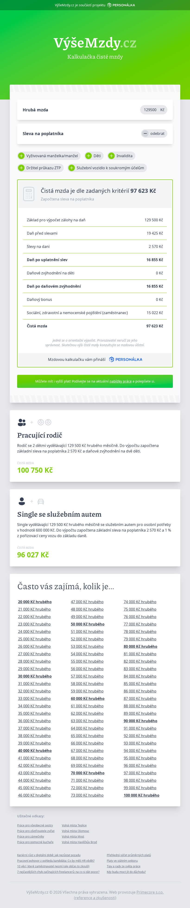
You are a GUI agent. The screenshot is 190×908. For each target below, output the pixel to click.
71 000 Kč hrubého (87, 780)
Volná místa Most (73, 836)
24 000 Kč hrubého (34, 631)
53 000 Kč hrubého (87, 646)
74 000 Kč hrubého (140, 601)
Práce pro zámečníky (30, 836)
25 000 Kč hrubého (34, 639)
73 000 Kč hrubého (87, 795)
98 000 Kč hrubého (140, 780)
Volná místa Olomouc (75, 831)
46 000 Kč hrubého (34, 795)
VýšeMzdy (95, 42)
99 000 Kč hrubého (140, 787)
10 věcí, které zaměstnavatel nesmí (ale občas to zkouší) (53, 866)
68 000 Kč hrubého (87, 758)
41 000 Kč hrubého (34, 758)
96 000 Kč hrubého (140, 765)
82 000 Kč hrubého (140, 661)
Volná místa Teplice (74, 825)
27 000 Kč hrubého (34, 653)
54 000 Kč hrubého (87, 653)
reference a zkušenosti (95, 897)
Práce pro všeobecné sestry (35, 825)
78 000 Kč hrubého (140, 631)
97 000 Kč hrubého (140, 772)
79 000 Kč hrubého (140, 639)
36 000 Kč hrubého (34, 720)
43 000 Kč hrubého (34, 772)
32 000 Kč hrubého (34, 691)
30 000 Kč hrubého (35, 676)
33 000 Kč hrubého (34, 698)
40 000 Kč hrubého (35, 750)
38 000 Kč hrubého (34, 735)
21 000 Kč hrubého (34, 609)
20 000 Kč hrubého (35, 601)
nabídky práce (121, 381)
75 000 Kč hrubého (140, 609)
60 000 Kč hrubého (87, 698)
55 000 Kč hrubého (87, 661)
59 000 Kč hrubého (87, 691)
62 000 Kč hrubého (87, 713)
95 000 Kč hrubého (140, 758)
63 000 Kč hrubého (87, 720)
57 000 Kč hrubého (87, 676)
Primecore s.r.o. (150, 892)
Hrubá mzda (35, 110)
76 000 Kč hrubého (140, 616)
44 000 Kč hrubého (34, 780)
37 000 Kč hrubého (34, 728)
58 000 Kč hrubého (87, 683)
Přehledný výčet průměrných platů (129, 855)
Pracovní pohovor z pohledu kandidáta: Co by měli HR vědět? (56, 861)
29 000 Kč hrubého (34, 668)
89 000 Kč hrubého (140, 713)
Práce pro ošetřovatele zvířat (35, 831)
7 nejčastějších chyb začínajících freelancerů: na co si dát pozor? (58, 872)
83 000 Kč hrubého (140, 668)
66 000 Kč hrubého (87, 743)
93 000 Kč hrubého (140, 743)
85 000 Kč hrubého (140, 683)
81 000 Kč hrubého (140, 653)
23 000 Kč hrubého (34, 624)
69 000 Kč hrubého (87, 765)
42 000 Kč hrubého (34, 765)
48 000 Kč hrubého (87, 609)
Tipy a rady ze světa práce (123, 866)
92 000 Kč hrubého (140, 735)
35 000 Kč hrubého (34, 713)
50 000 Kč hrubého (87, 624)
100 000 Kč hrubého (141, 795)
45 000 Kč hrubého (34, 787)
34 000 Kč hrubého (34, 705)
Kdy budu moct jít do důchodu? (126, 872)
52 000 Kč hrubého (87, 639)
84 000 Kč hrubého (140, 676)
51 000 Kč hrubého (87, 631)
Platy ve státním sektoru (122, 861)
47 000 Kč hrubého (87, 601)
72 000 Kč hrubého (87, 787)
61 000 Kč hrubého (87, 705)
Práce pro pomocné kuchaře (35, 842)
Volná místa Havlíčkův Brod (79, 842)
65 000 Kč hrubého (87, 735)
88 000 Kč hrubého (140, 705)
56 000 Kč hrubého (87, 668)
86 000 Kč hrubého (140, 691)
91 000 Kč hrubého (140, 728)
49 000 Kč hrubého (87, 616)
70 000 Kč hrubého (87, 772)
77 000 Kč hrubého (140, 624)
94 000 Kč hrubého (140, 750)
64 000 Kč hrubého (87, 728)
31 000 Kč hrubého (34, 683)
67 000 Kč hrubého (87, 750)
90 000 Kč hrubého (140, 720)
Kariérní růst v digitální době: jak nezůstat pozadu (48, 855)
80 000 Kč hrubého (140, 646)
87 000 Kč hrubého (140, 698)
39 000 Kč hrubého (34, 743)
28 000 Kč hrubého (34, 661)
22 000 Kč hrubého (34, 616)
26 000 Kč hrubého (34, 646)
